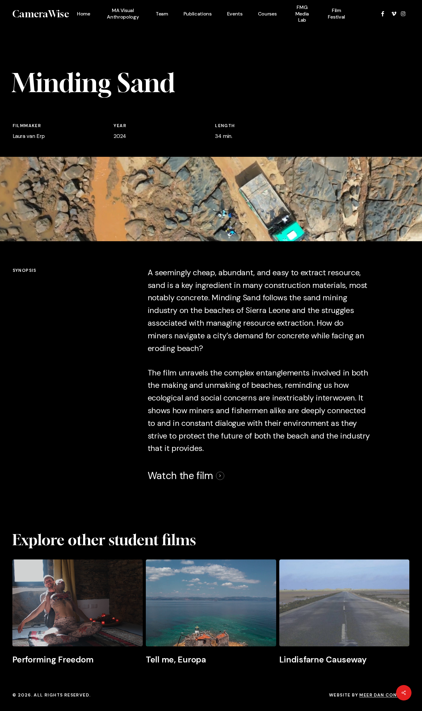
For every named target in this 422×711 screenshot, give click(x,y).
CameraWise (40, 14)
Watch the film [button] (180, 475)
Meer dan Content (384, 695)
